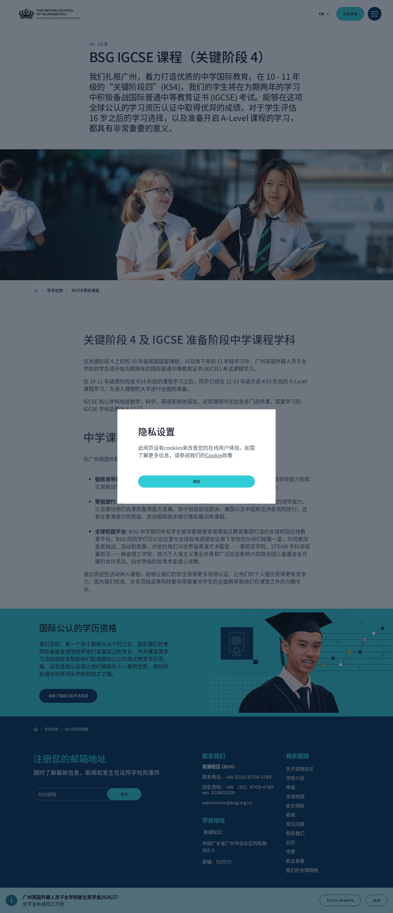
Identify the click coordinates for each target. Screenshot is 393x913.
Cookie (213, 455)
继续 (196, 481)
